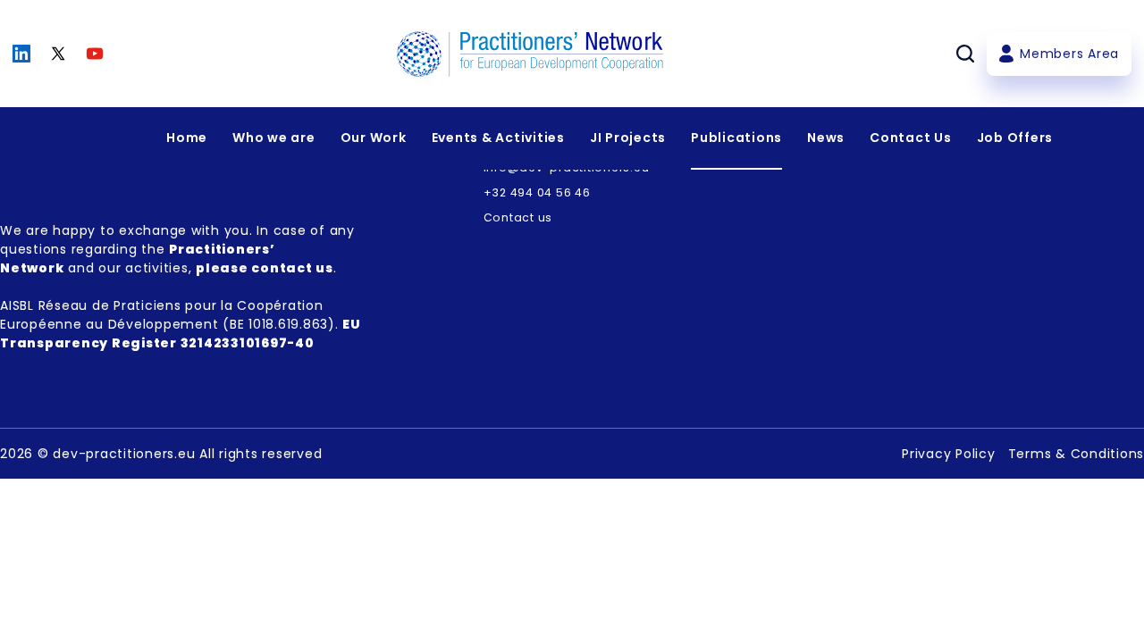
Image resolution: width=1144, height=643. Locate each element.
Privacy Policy (949, 454)
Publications (736, 137)
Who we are (273, 137)
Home (186, 137)
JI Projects (628, 137)
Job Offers (1015, 137)
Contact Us (911, 137)
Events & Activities (498, 137)
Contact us (518, 217)
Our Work (374, 137)
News (826, 137)
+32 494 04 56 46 (537, 192)
